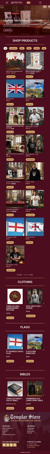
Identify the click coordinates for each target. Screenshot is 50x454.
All (5, 48)
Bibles (22, 48)
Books (29, 48)
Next (31, 274)
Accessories (13, 48)
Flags (44, 48)
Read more (29, 242)
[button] (7, 3)
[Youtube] (11, 445)
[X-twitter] (14, 445)
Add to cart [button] (29, 76)
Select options (11, 76)
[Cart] (40, 2)
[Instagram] (7, 445)
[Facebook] (4, 445)
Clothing (37, 48)
